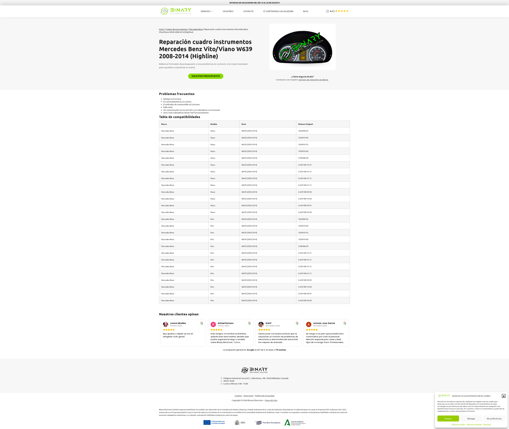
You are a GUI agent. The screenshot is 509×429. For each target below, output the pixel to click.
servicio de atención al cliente (313, 79)
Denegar (471, 418)
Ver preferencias (494, 418)
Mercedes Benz (196, 29)
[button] (503, 396)
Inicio (161, 29)
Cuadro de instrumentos (177, 29)
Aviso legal (487, 424)
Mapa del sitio (271, 400)
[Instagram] (327, 11)
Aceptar (448, 418)
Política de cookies (458, 424)
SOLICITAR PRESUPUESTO (206, 76)
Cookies (238, 395)
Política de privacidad (474, 424)
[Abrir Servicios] (212, 11)
